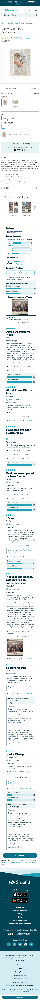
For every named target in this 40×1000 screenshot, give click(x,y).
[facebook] (10, 943)
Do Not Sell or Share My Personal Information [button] (20, 985)
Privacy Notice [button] (19, 972)
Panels (3, 23)
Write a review (25, 38)
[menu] (33, 88)
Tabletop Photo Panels (27, 860)
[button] (2, 10)
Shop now (20, 4)
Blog (20, 914)
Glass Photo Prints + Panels (19, 862)
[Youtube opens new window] (26, 943)
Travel (21, 23)
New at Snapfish (20, 910)
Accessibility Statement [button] (20, 982)
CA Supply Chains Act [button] (20, 979)
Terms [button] (20, 968)
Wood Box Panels (12, 23)
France (18, 955)
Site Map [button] (20, 965)
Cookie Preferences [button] (20, 975)
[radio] (3, 127)
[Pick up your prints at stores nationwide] (10, 933)
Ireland (25, 955)
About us (20, 907)
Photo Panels (15, 860)
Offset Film (13, 215)
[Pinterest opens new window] (21, 943)
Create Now (20, 997)
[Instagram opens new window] (15, 943)
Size (2, 114)
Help (20, 917)
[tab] (20, 85)
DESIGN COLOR (7, 123)
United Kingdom (10, 958)
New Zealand (20, 960)
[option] (5, 104)
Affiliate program (20, 920)
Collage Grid (26, 215)
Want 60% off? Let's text (20, 924)
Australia (31, 958)
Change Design (23, 134)
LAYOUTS (4, 97)
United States (21, 958)
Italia (31, 955)
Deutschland (10, 955)
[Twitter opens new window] (32, 943)
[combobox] (20, 15)
